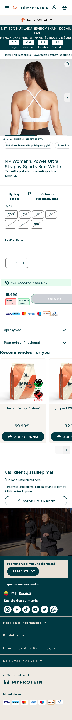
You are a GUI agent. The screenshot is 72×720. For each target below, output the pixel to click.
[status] (16, 263)
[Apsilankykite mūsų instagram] (8, 609)
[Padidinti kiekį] (23, 263)
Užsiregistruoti (23, 571)
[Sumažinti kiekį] (10, 263)
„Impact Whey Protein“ (23, 408)
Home (7, 54)
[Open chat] (54, 609)
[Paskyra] (54, 7)
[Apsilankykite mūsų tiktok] (26, 609)
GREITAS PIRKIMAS (26, 436)
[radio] (11, 214)
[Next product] (66, 450)
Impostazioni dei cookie (22, 584)
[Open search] (15, 7)
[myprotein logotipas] (34, 7)
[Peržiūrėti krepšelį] (64, 7)
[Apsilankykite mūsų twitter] (44, 609)
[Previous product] (59, 450)
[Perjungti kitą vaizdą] (67, 97)
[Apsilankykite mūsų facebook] (17, 609)
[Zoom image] (67, 64)
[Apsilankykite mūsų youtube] (35, 609)
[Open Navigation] (7, 7)
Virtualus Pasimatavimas (47, 196)
